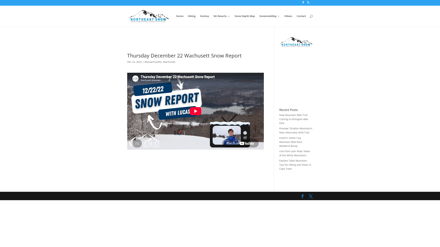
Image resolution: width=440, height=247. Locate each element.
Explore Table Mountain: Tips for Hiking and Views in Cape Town (295, 164)
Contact (301, 16)
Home (179, 16)
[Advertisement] (189, 44)
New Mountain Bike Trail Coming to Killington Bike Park (293, 119)
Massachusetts (153, 61)
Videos (288, 16)
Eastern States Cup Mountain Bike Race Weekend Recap (290, 142)
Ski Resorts (220, 16)
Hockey (204, 16)
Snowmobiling (267, 16)
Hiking (192, 16)
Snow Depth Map (245, 16)
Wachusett (169, 61)
